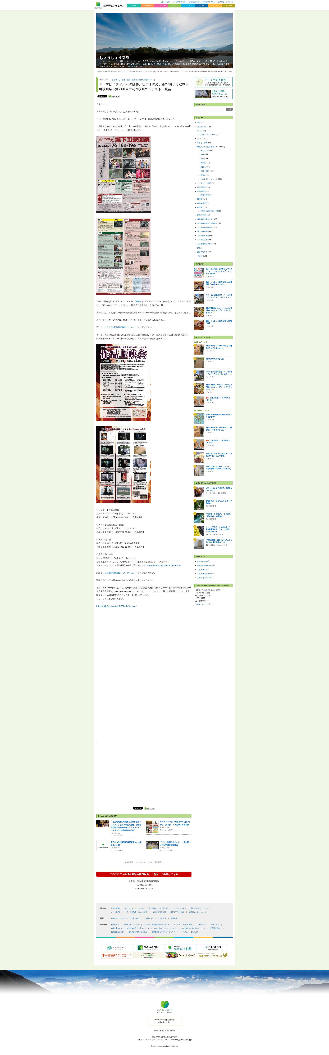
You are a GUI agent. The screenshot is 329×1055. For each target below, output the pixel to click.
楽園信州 (174, 918)
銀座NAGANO (202, 561)
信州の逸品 (115, 925)
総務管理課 (201, 187)
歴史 (123, 80)
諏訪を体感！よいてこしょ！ (201, 908)
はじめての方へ (203, 252)
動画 (199, 248)
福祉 (199, 123)
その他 (199, 256)
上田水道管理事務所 (204, 244)
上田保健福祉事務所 (204, 227)
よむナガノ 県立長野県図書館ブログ (156, 925)
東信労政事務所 (203, 231)
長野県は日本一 (215, 928)
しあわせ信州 (165, 2)
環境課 (199, 199)
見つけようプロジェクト (226, 2)
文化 (128, 80)
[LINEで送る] (114, 96)
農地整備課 (201, 203)
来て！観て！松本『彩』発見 (159, 908)
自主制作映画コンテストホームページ (122, 572)
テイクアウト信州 (204, 183)
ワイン (199, 131)
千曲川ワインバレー (208, 134)
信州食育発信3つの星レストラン (138, 928)
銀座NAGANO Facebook (205, 565)
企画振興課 (201, 191)
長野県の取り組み (209, 2)
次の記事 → (159, 862)
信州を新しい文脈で (118, 918)
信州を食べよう (116, 928)
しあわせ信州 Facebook (205, 573)
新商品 (202, 175)
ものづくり (201, 138)
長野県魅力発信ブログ (113, 71)
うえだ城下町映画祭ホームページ (122, 327)
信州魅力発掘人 (135, 918)
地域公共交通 (205, 195)
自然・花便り (205, 171)
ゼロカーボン (202, 127)
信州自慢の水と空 (117, 932)
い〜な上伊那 (115, 912)
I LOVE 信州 (162, 918)
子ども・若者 (202, 143)
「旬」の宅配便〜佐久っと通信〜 (136, 912)
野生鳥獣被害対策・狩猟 (209, 211)
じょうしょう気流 (114, 57)
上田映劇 (137, 301)
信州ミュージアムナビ (131, 925)
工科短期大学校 (203, 240)
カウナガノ (203, 925)
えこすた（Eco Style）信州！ (184, 925)
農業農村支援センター (205, 219)
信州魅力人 (149, 918)
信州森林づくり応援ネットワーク (193, 928)
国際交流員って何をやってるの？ (163, 932)
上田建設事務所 (203, 235)
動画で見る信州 (194, 2)
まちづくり (116, 80)
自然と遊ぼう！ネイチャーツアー (165, 928)
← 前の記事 (129, 862)
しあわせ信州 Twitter (204, 577)
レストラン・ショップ (208, 179)
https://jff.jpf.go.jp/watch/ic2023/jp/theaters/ (116, 606)
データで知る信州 (179, 2)
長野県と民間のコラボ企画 (137, 932)
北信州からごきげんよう (197, 912)
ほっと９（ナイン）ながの (134, 908)
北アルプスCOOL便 (177, 912)
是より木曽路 (115, 908)
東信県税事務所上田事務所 (207, 223)
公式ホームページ (202, 604)
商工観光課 (201, 215)
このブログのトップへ (144, 862)
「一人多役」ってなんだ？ (189, 932)
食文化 (202, 167)
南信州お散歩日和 (159, 912)
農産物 (202, 163)
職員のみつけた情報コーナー (143, 80)
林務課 (199, 207)
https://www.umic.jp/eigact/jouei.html (164, 565)
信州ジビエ (215, 925)
